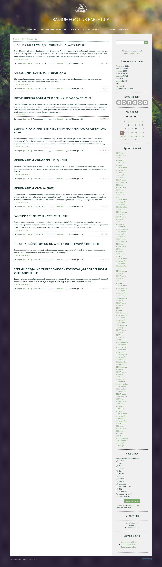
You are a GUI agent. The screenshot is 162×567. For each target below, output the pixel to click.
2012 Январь (121, 180)
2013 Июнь (120, 222)
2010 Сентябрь (122, 168)
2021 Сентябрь (122, 438)
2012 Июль (120, 195)
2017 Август (120, 340)
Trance (121, 476)
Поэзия (119, 86)
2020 (23, 39)
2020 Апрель (121, 401)
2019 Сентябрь (122, 384)
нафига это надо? (125, 494)
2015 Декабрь (121, 293)
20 (122, 136)
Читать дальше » (22, 59)
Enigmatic (122, 484)
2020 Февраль (121, 396)
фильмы (26, 63)
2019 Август (120, 382)
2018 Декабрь (121, 362)
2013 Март (120, 214)
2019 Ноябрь (121, 389)
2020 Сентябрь (122, 413)
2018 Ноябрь (121, 359)
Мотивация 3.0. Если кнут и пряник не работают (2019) (52, 98)
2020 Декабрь (121, 421)
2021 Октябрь (121, 441)
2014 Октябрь (121, 261)
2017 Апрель (121, 330)
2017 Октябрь (121, 345)
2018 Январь (121, 352)
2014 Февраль (121, 241)
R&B (120, 489)
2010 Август (120, 165)
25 (139, 136)
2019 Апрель (121, 372)
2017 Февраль (121, 325)
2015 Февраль (121, 271)
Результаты (121, 505)
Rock (120, 463)
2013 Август (120, 227)
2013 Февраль (121, 212)
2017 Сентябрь (122, 342)
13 (122, 133)
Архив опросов (133, 505)
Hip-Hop (121, 474)
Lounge (121, 481)
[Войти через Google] (140, 102)
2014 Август (120, 256)
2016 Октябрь (121, 315)
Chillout (121, 479)
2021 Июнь (120, 433)
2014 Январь (121, 239)
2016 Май (119, 305)
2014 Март (120, 244)
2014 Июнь (120, 251)
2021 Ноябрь (121, 443)
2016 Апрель (121, 303)
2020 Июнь (120, 406)
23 (132, 136)
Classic (121, 468)
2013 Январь (121, 209)
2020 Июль (120, 409)
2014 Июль (120, 254)
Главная (16, 39)
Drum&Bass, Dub (125, 486)
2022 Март (120, 446)
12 (143, 129)
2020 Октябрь (121, 416)
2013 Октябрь (121, 231)
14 (125, 133)
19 (143, 133)
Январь (30, 39)
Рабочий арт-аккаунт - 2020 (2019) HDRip (41, 216)
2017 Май (119, 332)
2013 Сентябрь (122, 229)
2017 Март (120, 327)
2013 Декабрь (121, 236)
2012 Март (120, 185)
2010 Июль (120, 163)
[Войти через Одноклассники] (145, 102)
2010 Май (119, 158)
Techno (121, 461)
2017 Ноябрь (121, 347)
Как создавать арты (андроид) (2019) (40, 73)
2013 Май (119, 219)
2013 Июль (120, 224)
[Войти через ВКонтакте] (124, 102)
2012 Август (120, 197)
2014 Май (119, 249)
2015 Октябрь (121, 288)
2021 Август (120, 436)
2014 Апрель (121, 246)
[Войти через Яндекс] (134, 102)
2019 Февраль (121, 367)
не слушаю (123, 491)
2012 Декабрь (121, 207)
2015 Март (120, 273)
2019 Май (119, 374)
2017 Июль (120, 337)
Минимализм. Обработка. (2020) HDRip (40, 160)
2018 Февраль (121, 354)
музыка (119, 71)
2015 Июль (120, 281)
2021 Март (120, 426)
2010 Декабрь (121, 172)
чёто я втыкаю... (125, 497)
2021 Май (119, 431)
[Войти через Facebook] (129, 102)
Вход (138, 53)
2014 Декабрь (121, 266)
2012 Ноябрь (121, 204)
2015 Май (119, 278)
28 (125, 140)
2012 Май (119, 190)
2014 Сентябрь (122, 259)
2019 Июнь (120, 377)
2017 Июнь (120, 335)
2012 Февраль (121, 182)
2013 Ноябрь (121, 234)
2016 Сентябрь (122, 313)
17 (136, 133)
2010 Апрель (121, 155)
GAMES (119, 81)
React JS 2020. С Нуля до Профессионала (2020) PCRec (50, 45)
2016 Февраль (121, 298)
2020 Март (120, 399)
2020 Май (119, 404)
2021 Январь (121, 423)
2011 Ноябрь (121, 175)
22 (128, 136)
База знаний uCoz (128, 547)
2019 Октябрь (121, 386)
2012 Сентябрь (122, 200)
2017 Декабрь (121, 350)
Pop (120, 466)
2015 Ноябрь (121, 290)
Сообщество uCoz (128, 544)
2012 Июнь (120, 192)
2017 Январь (121, 323)
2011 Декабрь (121, 177)
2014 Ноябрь (121, 263)
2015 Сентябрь (122, 286)
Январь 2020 (132, 116)
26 (143, 136)
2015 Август (120, 283)
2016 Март (120, 300)
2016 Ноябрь (121, 318)
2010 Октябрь (121, 170)
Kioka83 (60, 63)
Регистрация (129, 53)
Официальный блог (129, 542)
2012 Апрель (121, 187)
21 (125, 136)
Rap (120, 471)
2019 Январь (121, 364)
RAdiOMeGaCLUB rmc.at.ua (81, 19)
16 (132, 133)
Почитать (120, 66)
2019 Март (120, 369)
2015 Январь (121, 268)
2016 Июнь (120, 308)
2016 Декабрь (121, 320)
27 (122, 140)
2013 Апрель (121, 217)
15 (128, 133)
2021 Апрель (121, 428)
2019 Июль (120, 379)
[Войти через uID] (118, 102)
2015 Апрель (121, 276)
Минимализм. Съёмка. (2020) (34, 188)
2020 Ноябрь (121, 418)
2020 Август (120, 411)
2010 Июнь (120, 160)
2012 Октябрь (121, 202)
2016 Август (120, 310)
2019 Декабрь (121, 391)
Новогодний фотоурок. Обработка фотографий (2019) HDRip (56, 244)
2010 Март (120, 153)
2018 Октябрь (121, 357)
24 (136, 136)
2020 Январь (121, 394)
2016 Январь (121, 295)
